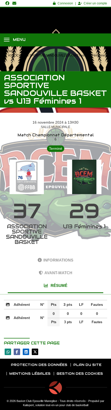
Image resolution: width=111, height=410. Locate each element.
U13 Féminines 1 (84, 226)
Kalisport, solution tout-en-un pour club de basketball (55, 405)
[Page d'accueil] (55, 387)
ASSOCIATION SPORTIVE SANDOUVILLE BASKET (26, 234)
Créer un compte (95, 3)
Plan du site (87, 365)
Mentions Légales (30, 373)
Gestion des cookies (80, 373)
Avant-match (58, 273)
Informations (58, 260)
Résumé (58, 285)
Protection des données (39, 365)
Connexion (65, 3)
